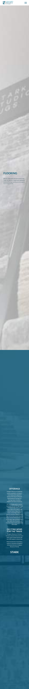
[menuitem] (25, 2)
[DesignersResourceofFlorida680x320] (12, 2)
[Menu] (25, 2)
